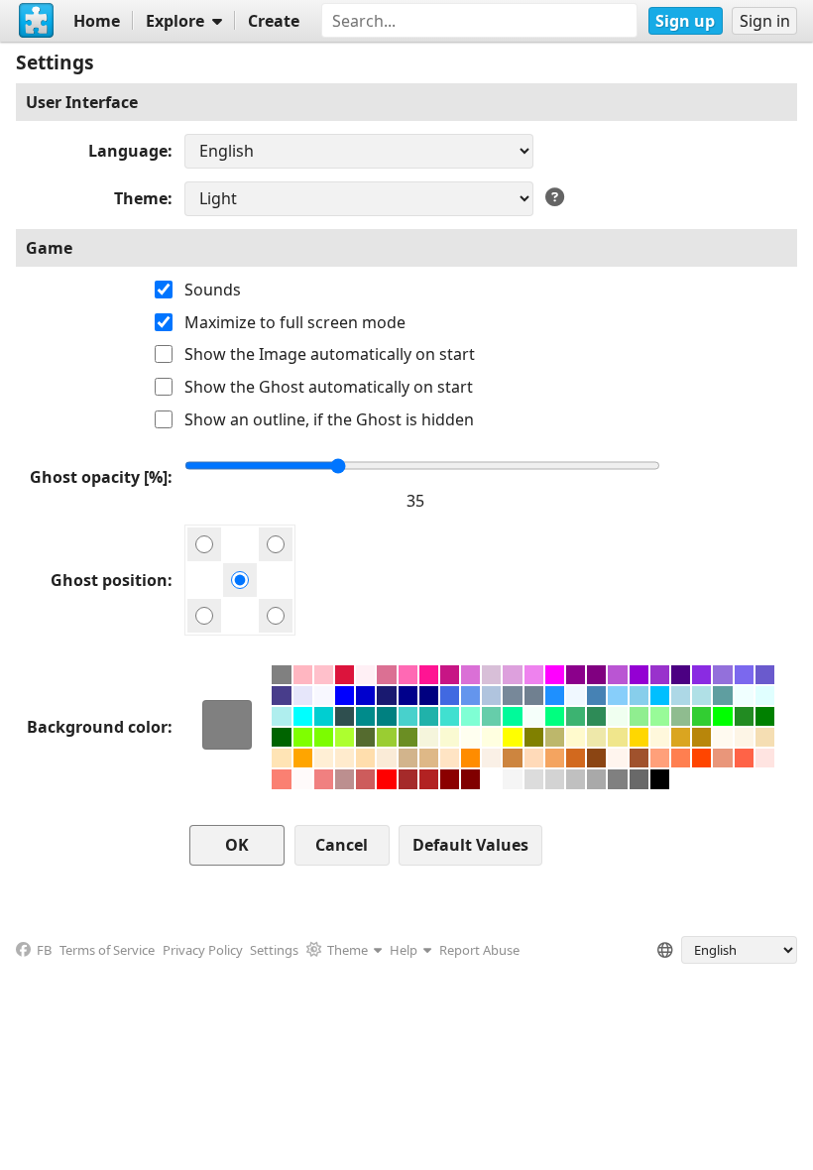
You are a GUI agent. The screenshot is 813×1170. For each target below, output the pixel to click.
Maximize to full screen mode (295, 322)
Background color (97, 727)
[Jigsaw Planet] (37, 21)
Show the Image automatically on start (329, 354)
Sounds (212, 289)
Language (128, 151)
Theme (141, 198)
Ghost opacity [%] (99, 477)
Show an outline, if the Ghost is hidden (329, 419)
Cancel (341, 845)
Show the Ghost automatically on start (328, 387)
